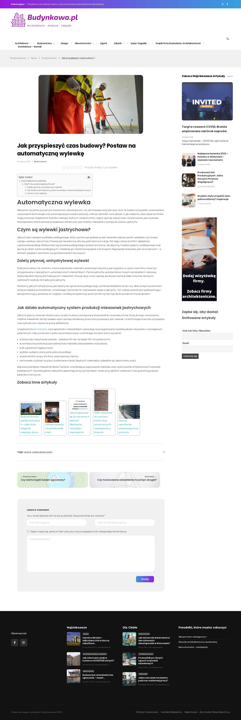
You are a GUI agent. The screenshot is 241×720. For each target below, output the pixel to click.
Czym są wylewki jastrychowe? (39, 184)
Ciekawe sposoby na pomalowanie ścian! (54, 428)
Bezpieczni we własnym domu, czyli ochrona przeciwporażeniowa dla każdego (66, 4)
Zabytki (85, 634)
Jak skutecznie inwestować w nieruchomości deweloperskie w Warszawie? (154, 640)
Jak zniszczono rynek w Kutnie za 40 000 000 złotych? (98, 659)
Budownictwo (49, 58)
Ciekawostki (143, 674)
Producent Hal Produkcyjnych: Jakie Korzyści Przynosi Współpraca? (210, 177)
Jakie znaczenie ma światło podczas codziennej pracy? (153, 679)
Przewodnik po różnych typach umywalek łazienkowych (150, 660)
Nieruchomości (88, 671)
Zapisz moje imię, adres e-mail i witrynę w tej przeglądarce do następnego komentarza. (78, 531)
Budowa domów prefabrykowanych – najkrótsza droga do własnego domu (30, 424)
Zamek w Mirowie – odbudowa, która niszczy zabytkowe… (95, 640)
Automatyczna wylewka (33, 180)
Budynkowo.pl (18, 58)
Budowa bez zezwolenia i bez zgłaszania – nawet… (97, 676)
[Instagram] (23, 642)
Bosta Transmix (38, 329)
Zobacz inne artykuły (37, 193)
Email (186, 343)
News (34, 58)
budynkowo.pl (105, 647)
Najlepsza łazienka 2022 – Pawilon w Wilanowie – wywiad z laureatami (212, 157)
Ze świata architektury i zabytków (94, 654)
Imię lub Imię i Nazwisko (196, 330)
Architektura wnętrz (146, 654)
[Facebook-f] (14, 642)
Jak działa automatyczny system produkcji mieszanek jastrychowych (59, 190)
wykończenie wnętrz (42, 452)
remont (27, 452)
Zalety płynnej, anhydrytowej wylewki (44, 187)
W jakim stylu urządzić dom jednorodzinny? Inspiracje (213, 197)
